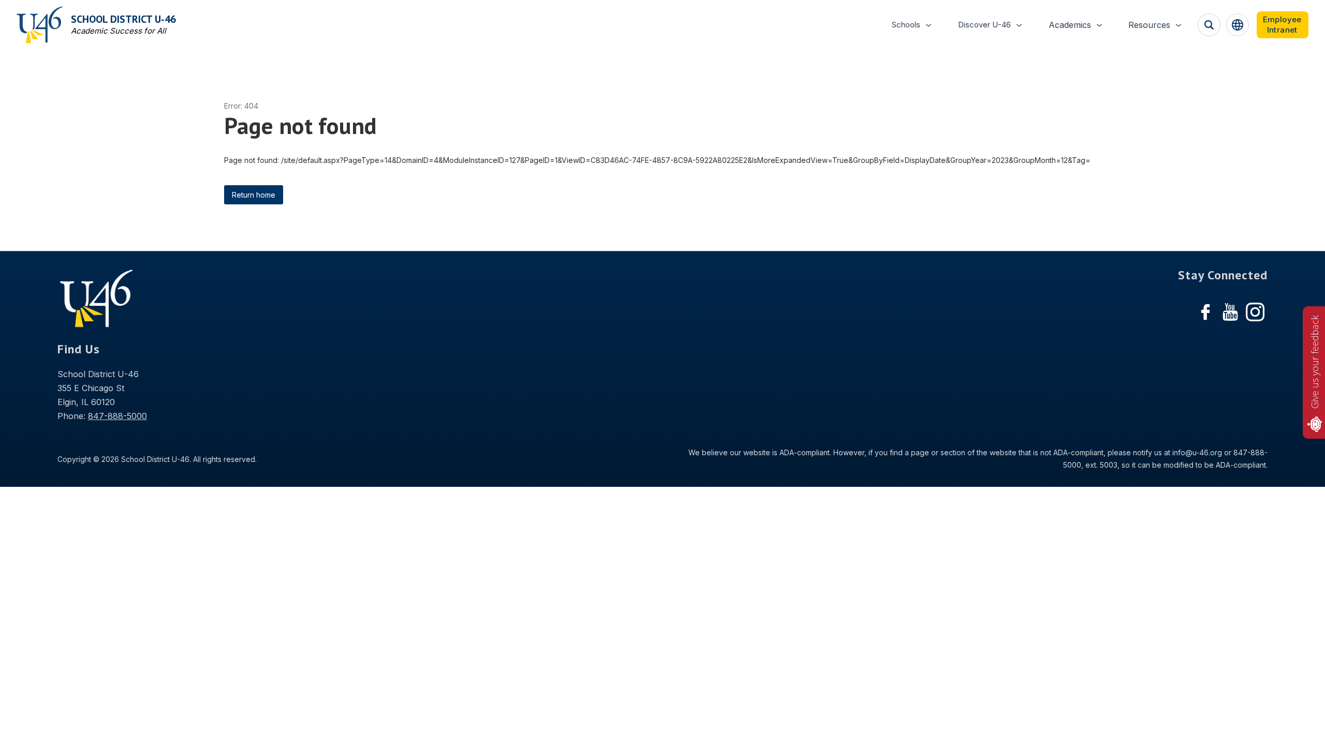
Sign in (1282, 24)
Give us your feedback (1314, 362)
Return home (253, 194)
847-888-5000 (117, 416)
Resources (1149, 25)
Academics (1070, 25)
